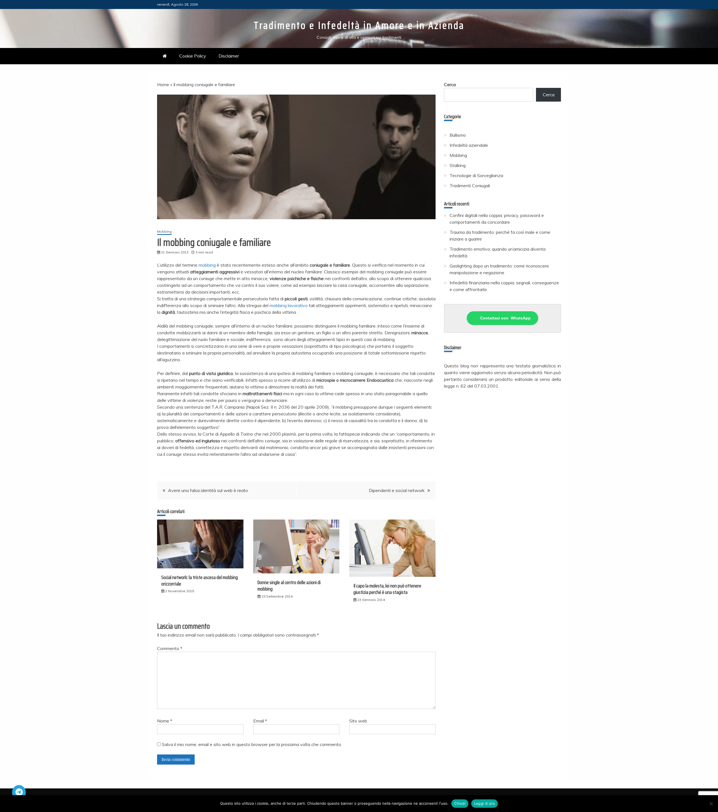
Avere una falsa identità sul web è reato (208, 490)
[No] (711, 803)
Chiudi (460, 803)
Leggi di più (484, 803)
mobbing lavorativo (289, 305)
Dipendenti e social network (397, 490)
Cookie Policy (192, 56)
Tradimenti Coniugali (470, 185)
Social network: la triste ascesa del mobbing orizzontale (199, 580)
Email (260, 721)
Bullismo (458, 135)
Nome (164, 721)
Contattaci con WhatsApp (505, 318)
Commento (169, 648)
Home (163, 84)
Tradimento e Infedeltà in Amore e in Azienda (359, 25)
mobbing (207, 265)
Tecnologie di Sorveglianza (476, 175)
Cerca (450, 84)
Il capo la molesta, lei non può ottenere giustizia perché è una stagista (387, 589)
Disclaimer (228, 56)
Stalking (458, 165)
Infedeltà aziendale (469, 145)
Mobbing (164, 231)
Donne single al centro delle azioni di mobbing (289, 585)
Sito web (358, 721)
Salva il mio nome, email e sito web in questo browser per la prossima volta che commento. (252, 744)
